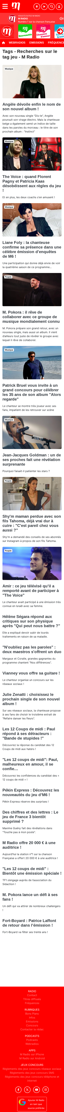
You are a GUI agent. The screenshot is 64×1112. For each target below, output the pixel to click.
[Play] (4, 29)
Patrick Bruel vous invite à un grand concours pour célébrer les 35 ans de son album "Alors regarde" (31, 392)
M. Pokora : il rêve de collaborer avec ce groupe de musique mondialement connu (31, 317)
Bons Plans (32, 1013)
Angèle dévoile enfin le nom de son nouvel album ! (31, 106)
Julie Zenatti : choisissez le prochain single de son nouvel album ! (31, 699)
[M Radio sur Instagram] (46, 1090)
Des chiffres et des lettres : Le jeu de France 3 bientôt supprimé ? (30, 817)
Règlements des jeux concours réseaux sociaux (32, 1068)
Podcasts (32, 1039)
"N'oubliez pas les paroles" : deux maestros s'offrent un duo (31, 649)
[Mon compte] (59, 6)
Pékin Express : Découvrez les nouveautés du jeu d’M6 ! (30, 792)
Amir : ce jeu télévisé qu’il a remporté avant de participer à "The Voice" (30, 590)
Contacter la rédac (32, 1029)
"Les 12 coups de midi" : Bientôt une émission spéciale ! (32, 870)
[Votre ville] (36, 6)
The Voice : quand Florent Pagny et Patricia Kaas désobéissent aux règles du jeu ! (31, 183)
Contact (32, 995)
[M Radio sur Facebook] (18, 1090)
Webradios (17, 42)
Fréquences (32, 1003)
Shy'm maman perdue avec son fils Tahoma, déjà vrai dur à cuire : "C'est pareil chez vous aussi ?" (31, 523)
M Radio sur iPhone (32, 1054)
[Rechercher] (51, 6)
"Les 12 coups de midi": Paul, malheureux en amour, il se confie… (30, 764)
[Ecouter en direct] (44, 6)
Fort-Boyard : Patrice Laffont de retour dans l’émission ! (29, 922)
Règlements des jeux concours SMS (32, 1072)
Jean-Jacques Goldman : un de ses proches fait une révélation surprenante (31, 459)
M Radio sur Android (32, 1058)
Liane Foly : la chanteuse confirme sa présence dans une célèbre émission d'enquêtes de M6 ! (31, 249)
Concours (32, 1025)
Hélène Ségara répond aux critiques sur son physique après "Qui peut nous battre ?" (31, 621)
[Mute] (61, 18)
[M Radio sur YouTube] (36, 1090)
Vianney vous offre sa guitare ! (31, 673)
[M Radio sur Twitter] (27, 1090)
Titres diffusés (32, 999)
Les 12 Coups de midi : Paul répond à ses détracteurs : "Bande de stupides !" (28, 733)
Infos (32, 1017)
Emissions (36, 42)
